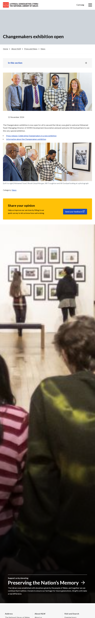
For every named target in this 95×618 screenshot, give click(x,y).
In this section (15, 62)
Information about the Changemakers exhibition (26, 139)
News (14, 190)
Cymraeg (80, 5)
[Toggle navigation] (90, 5)
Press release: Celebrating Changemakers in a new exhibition (31, 136)
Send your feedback (73, 211)
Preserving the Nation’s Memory (43, 583)
